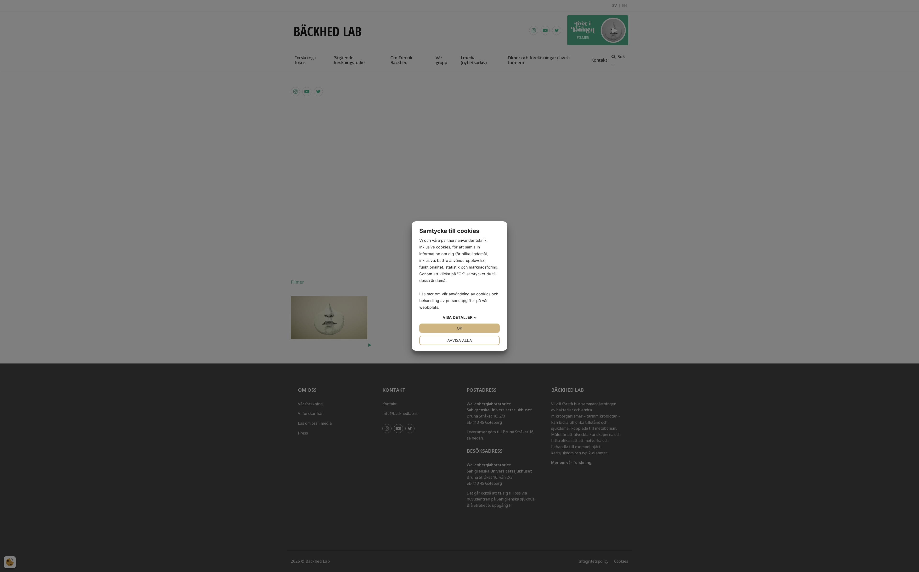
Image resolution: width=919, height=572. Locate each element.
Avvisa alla (459, 340)
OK (459, 328)
